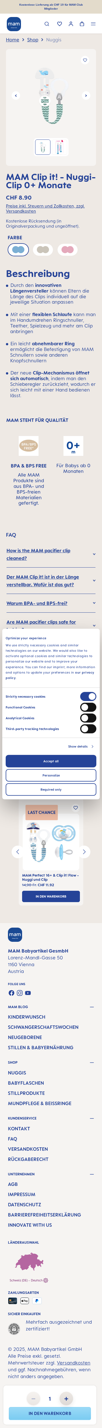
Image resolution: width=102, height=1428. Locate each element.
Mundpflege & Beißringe (39, 1103)
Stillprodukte (26, 1093)
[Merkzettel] (59, 24)
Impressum (21, 1194)
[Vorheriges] (16, 95)
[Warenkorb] (82, 24)
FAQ (12, 1139)
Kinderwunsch (26, 1017)
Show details (78, 746)
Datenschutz (24, 1204)
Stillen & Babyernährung (40, 1047)
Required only (51, 790)
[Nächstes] (86, 95)
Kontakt (19, 1128)
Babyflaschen (26, 1083)
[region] (51, 107)
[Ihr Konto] (71, 24)
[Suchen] (47, 24)
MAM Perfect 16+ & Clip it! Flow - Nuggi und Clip (50, 877)
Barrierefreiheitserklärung (44, 1215)
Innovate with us (30, 1225)
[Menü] (93, 24)
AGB (13, 1184)
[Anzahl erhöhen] (66, 1398)
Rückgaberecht (28, 1159)
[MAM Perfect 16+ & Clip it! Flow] (51, 842)
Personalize (51, 775)
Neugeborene (25, 1037)
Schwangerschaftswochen (43, 1027)
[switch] (88, 707)
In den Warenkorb (50, 1413)
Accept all (51, 761)
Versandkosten (28, 1149)
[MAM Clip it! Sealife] (51, 95)
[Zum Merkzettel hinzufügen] (85, 60)
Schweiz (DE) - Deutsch (26, 1280)
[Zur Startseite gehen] (14, 24)
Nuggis (17, 1073)
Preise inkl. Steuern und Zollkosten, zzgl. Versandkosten (45, 209)
